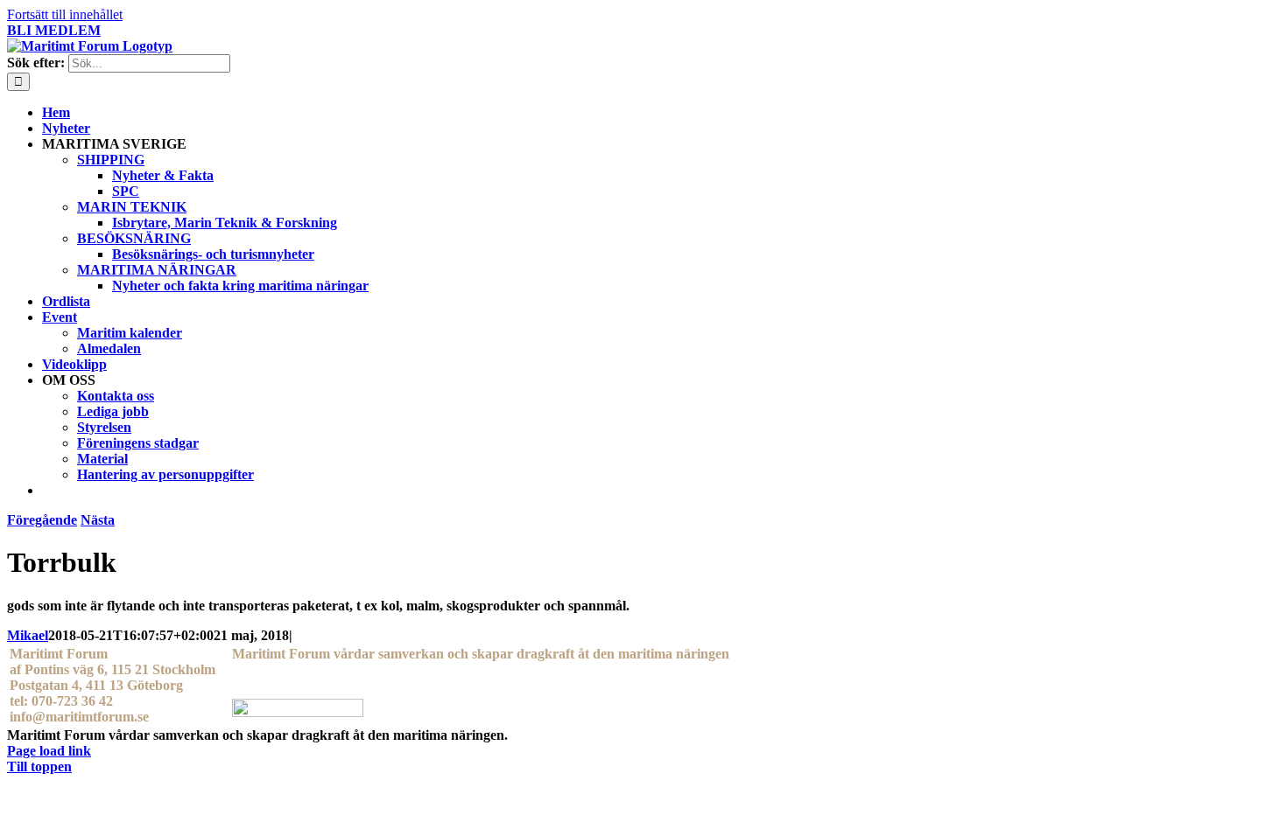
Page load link (49, 750)
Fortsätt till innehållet (65, 14)
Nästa (98, 519)
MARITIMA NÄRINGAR (156, 269)
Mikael (27, 635)
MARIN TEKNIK (131, 206)
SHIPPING (110, 159)
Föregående (42, 519)
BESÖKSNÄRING (134, 238)
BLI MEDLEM (54, 30)
